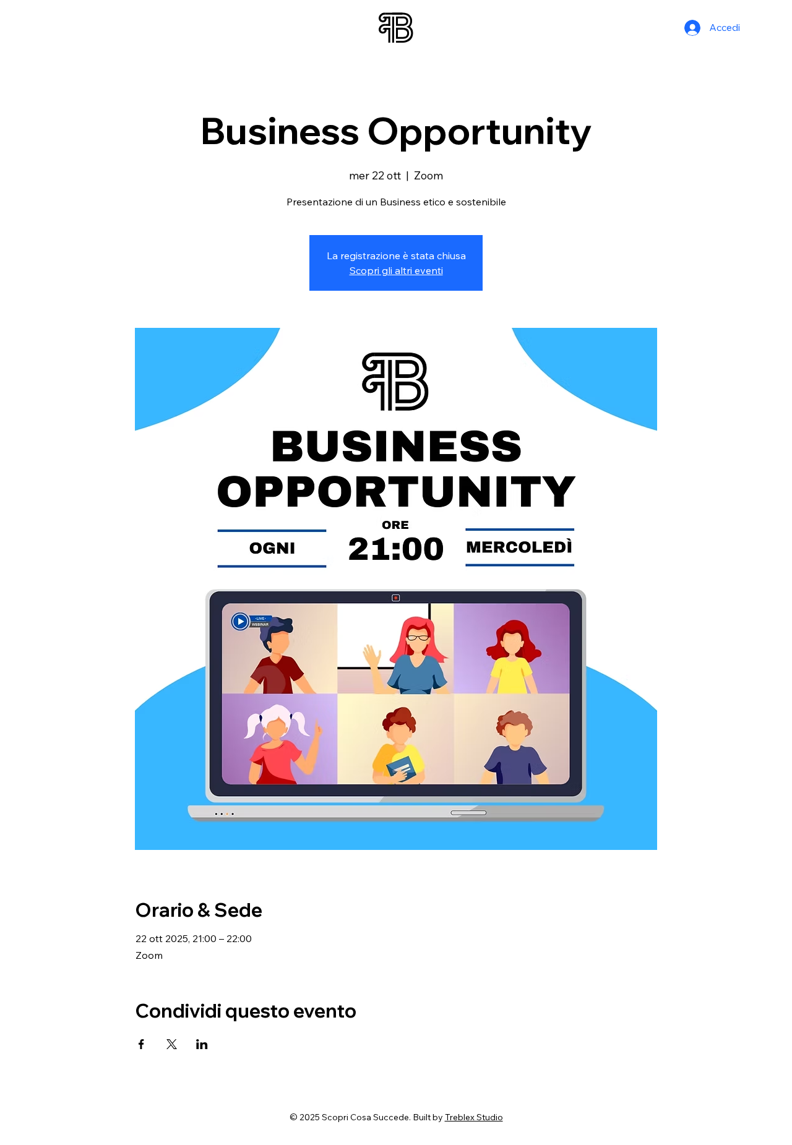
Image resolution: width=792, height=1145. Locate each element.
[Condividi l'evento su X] (172, 1044)
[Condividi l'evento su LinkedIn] (202, 1044)
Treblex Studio (474, 1117)
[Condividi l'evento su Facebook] (141, 1044)
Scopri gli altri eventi (396, 270)
